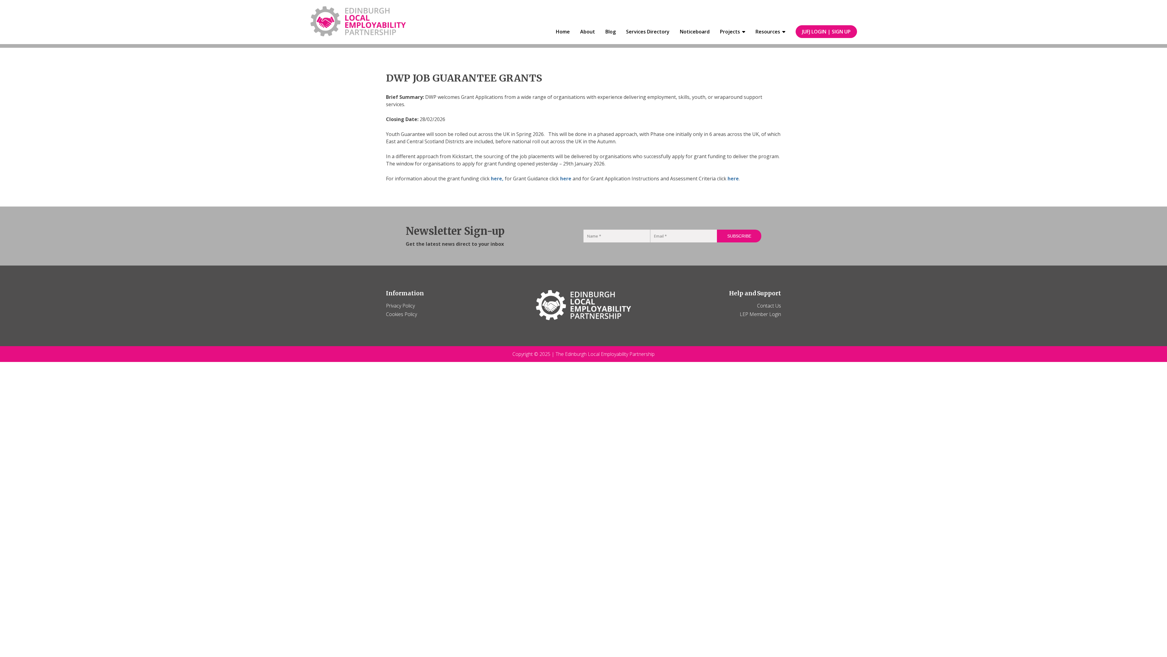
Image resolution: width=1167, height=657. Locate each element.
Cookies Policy (401, 314)
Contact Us (769, 305)
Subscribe (739, 236)
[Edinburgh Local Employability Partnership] (358, 22)
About (587, 31)
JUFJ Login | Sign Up (826, 31)
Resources (768, 31)
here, (497, 178)
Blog (610, 31)
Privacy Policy (400, 305)
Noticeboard (695, 31)
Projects (730, 31)
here (565, 178)
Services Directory (648, 31)
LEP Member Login (760, 314)
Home (563, 31)
